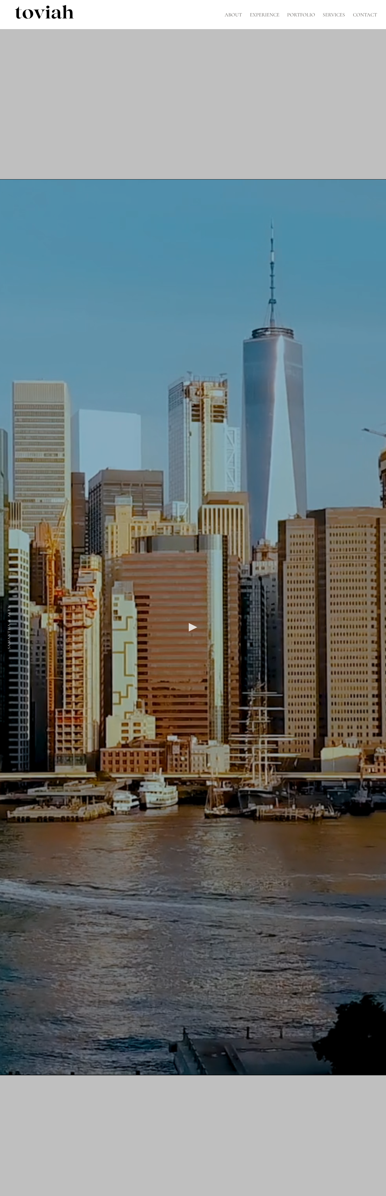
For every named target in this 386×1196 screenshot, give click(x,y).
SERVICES (334, 14)
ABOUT (233, 14)
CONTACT (365, 14)
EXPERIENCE (264, 14)
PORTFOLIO (301, 14)
